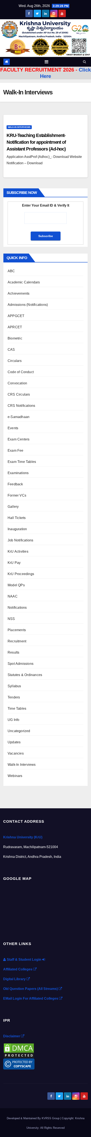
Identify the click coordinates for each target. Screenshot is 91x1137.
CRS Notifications (21, 405)
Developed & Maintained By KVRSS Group (33, 1118)
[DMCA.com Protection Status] (18, 1050)
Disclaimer (12, 1036)
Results (13, 652)
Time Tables (17, 708)
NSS (11, 619)
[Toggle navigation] (46, 62)
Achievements (18, 293)
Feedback (15, 484)
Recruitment (17, 641)
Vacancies (16, 753)
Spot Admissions (20, 663)
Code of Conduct (21, 372)
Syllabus (14, 686)
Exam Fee (15, 450)
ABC (11, 271)
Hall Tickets (17, 518)
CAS (11, 349)
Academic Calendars (24, 282)
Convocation (17, 383)
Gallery (13, 506)
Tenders (14, 697)
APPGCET (16, 316)
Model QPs (16, 585)
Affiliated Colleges (18, 969)
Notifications (17, 607)
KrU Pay (14, 562)
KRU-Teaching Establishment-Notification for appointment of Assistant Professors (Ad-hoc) (36, 142)
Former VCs (17, 495)
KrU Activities (18, 551)
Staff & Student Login (24, 959)
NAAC (13, 596)
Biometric (15, 338)
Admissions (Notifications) (28, 304)
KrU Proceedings (21, 574)
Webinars (15, 776)
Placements (17, 630)
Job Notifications (20, 540)
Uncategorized (19, 731)
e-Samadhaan (18, 417)
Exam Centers (18, 439)
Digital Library (14, 979)
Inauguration (17, 529)
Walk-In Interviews (19, 127)
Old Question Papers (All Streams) (31, 989)
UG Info (13, 720)
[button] (84, 61)
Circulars (15, 361)
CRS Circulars (19, 394)
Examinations (18, 473)
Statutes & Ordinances (25, 675)
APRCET (15, 327)
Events (13, 428)
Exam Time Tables (22, 462)
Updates (14, 742)
